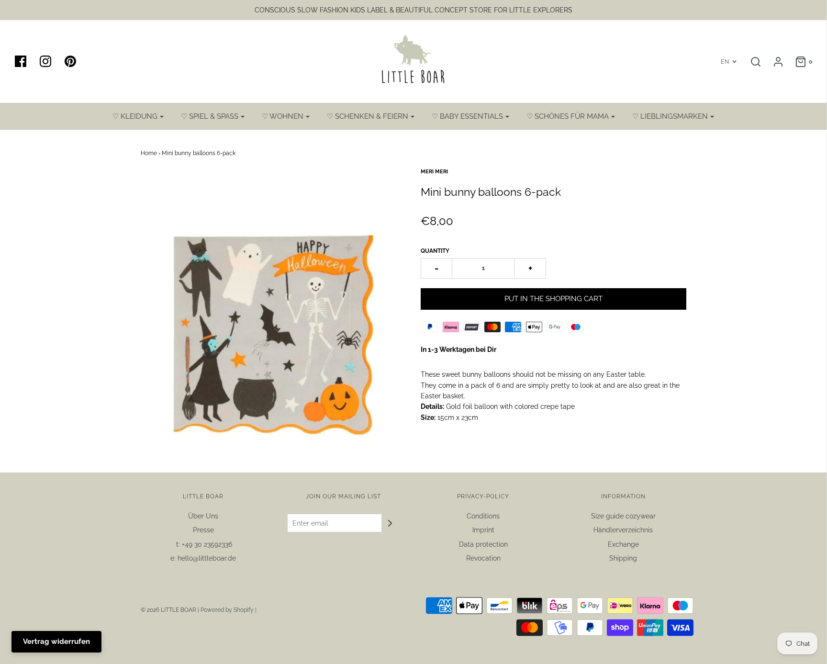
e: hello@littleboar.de (203, 558)
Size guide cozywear (623, 516)
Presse (203, 530)
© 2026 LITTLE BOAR (169, 610)
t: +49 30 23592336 (203, 544)
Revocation (483, 558)
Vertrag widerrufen (56, 641)
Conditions (483, 516)
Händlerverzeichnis (623, 530)
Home (149, 153)
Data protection (483, 544)
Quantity (435, 251)
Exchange (623, 544)
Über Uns (203, 516)
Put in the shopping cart (553, 298)
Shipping (623, 558)
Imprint (483, 530)
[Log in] (773, 62)
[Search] (750, 62)
